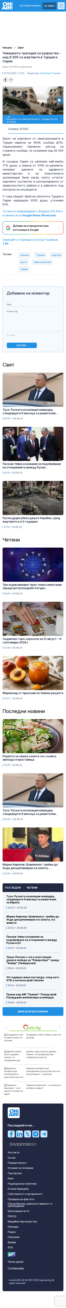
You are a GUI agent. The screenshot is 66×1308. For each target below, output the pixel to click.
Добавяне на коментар (28, 293)
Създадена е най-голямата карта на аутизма (43, 1036)
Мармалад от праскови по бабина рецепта (33, 693)
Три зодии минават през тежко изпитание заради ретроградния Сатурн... (32, 586)
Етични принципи (18, 1189)
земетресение (42, 262)
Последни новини (30, 6)
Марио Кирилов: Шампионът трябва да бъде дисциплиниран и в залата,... (30, 866)
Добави (21, 345)
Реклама (13, 1227)
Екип (10, 1178)
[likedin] (19, 1133)
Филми (12, 1242)
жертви (56, 255)
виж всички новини (33, 1011)
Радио (12, 1232)
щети (23, 262)
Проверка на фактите (21, 1199)
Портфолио (15, 1173)
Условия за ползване (20, 1168)
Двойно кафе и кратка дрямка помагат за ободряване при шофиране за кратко (41, 1054)
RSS (10, 1247)
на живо (49, 5)
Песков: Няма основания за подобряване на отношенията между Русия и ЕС (31, 939)
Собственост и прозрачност (25, 1194)
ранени (24, 255)
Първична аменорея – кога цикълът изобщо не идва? (43, 1086)
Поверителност (17, 1163)
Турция (40, 255)
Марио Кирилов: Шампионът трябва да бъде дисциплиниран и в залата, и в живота (32, 919)
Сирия (24, 269)
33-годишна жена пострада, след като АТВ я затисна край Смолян (32, 979)
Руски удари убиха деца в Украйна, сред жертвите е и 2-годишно (31, 519)
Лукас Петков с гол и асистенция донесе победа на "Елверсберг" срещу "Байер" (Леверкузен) (32, 960)
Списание (14, 1237)
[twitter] (27, 1133)
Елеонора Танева (50, 73)
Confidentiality (16, 1268)
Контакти (13, 1152)
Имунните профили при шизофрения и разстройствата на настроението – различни (43, 1071)
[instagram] (35, 1133)
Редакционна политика (22, 1184)
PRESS (12, 1216)
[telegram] (43, 1133)
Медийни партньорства (22, 1221)
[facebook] (11, 1133)
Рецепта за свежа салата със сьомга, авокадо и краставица (30, 757)
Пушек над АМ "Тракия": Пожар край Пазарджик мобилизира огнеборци (31, 996)
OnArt (12, 1254)
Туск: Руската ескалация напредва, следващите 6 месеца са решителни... (30, 411)
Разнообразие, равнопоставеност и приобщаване (30, 1205)
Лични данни (15, 1262)
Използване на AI (18, 1211)
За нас (12, 1158)
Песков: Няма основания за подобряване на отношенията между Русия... (32, 465)
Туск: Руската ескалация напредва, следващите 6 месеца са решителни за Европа (31, 899)
